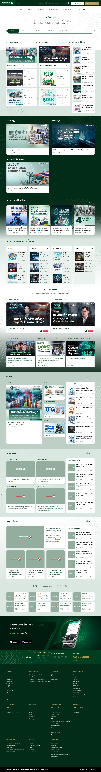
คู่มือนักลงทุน (67, 9)
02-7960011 (81, 657)
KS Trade (75, 679)
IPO (52, 734)
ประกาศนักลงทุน (56, 704)
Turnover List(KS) (55, 712)
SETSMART (76, 686)
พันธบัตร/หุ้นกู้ (9, 681)
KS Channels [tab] (75, 31)
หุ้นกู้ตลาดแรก (9, 684)
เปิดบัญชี (79, 3)
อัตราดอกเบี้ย (54, 717)
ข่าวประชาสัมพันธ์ (43, 3)
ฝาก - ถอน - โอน (33, 710)
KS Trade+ (76, 681)
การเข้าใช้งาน (32, 708)
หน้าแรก (20, 9)
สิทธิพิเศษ (50, 3)
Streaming (76, 675)
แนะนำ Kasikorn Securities (13, 743)
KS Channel (10, 704)
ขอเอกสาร (31, 714)
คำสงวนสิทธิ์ (92, 769)
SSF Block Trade (55, 732)
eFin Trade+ (76, 692)
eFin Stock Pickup (78, 690)
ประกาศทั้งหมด (54, 710)
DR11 (7, 699)
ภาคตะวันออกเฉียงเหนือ (34, 752)
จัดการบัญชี (31, 712)
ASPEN (75, 684)
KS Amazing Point (78, 708)
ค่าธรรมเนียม (32, 717)
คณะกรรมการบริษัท (55, 750)
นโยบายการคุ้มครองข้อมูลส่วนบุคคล (59, 754)
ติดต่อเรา (64, 3)
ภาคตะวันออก (32, 750)
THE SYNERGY (10, 710)
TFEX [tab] (59, 586)
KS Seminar (76, 712)
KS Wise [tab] (87, 31)
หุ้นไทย (8, 675)
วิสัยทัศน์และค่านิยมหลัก (56, 747)
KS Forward (9, 708)
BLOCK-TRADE (10, 690)
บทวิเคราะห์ (41, 9)
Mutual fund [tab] (47, 586)
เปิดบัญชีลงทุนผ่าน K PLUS (35, 675)
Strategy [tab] (25, 31)
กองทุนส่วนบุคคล (10, 697)
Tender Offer (54, 723)
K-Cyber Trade (77, 677)
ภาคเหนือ (31, 747)
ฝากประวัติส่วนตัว (10, 745)
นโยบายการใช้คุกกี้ (84, 769)
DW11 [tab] (67, 586)
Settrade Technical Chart (80, 695)
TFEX (7, 695)
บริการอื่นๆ (31, 719)
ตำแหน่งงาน (9, 747)
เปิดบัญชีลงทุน (33, 672)
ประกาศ (78, 9)
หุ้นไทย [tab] (38, 31)
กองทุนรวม (9, 677)
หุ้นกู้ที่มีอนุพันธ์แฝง (10, 686)
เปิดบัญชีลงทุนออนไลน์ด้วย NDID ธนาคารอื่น (39, 681)
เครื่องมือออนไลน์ (53, 9)
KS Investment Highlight (13, 712)
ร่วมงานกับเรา (58, 3)
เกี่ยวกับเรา (54, 740)
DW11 (7, 688)
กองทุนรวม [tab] (50, 31)
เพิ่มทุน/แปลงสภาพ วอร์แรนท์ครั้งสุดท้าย (60, 721)
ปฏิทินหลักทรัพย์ (55, 708)
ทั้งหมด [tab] (13, 31)
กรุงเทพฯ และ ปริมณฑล (34, 745)
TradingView (76, 697)
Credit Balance (55, 714)
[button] (69, 3)
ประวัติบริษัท (54, 745)
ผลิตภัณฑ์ (30, 9)
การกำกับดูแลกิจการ (55, 752)
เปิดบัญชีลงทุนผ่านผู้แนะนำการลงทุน (37, 677)
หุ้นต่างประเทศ (9, 679)
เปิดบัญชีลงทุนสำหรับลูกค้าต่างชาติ (37, 679)
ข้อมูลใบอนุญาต (54, 756)
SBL (7, 692)
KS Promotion (77, 710)
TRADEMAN (76, 688)
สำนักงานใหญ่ (32, 743)
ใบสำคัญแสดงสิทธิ (55, 725)
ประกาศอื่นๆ (54, 728)
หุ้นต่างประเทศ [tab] (63, 31)
